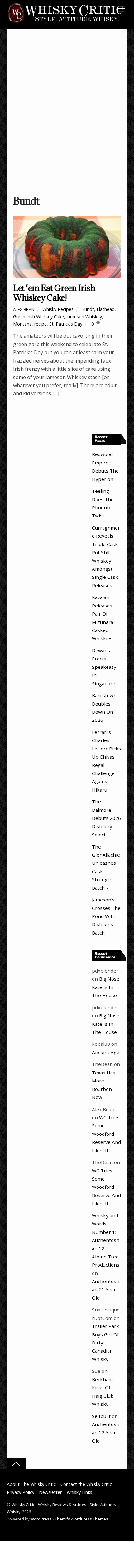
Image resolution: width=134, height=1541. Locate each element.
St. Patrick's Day (65, 324)
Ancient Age (105, 1052)
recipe (40, 324)
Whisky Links (79, 1492)
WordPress (40, 1519)
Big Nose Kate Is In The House (105, 987)
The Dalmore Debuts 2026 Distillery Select (106, 818)
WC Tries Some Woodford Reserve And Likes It (106, 1133)
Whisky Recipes (58, 309)
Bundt (87, 309)
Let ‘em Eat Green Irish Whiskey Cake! (54, 293)
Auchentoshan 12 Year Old (105, 1432)
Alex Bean (24, 309)
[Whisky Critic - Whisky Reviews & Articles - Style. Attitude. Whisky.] (65, 22)
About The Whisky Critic (31, 1484)
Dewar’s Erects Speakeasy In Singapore (104, 667)
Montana (22, 324)
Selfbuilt (101, 1416)
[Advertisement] (67, 115)
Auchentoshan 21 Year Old (105, 1289)
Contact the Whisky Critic (86, 1484)
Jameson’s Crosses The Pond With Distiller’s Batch (106, 916)
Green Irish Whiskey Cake (38, 317)
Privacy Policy (20, 1492)
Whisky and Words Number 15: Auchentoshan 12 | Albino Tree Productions (105, 1240)
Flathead (106, 309)
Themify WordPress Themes (81, 1519)
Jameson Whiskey (84, 317)
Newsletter (50, 1492)
